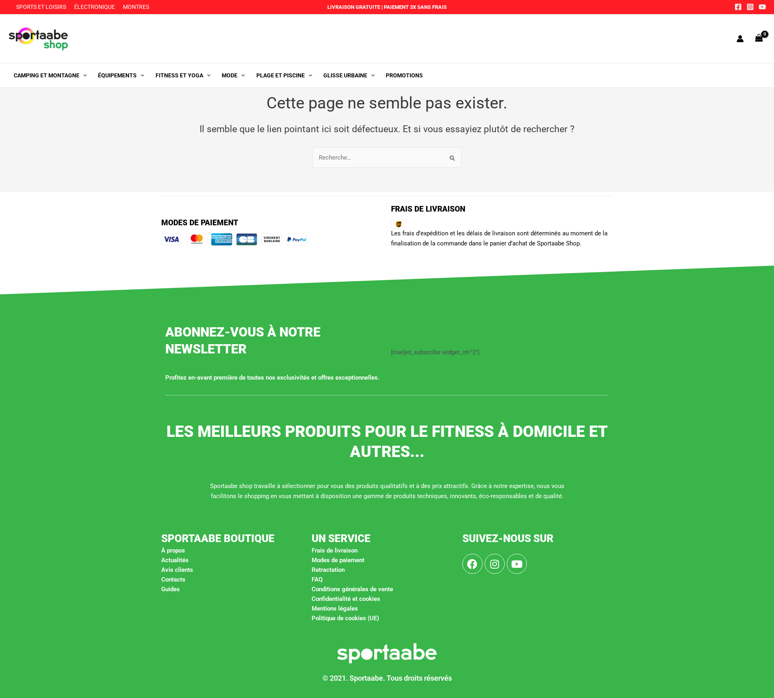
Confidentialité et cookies (346, 598)
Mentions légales (335, 608)
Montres (136, 7)
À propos (173, 550)
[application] (83, 75)
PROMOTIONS (404, 75)
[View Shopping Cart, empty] (759, 38)
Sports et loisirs (41, 7)
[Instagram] (750, 6)
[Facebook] (738, 6)
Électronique (94, 7)
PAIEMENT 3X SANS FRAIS (415, 7)
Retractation (328, 569)
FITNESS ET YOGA (179, 75)
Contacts (173, 579)
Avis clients (177, 569)
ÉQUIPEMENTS (117, 75)
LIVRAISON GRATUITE (353, 7)
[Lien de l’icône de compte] (740, 38)
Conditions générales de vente (352, 589)
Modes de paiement (338, 560)
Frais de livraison (335, 550)
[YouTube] (762, 6)
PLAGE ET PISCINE (280, 75)
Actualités (175, 560)
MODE (229, 75)
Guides (170, 589)
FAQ (317, 579)
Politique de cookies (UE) (345, 618)
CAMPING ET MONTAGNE (46, 75)
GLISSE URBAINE (345, 75)
